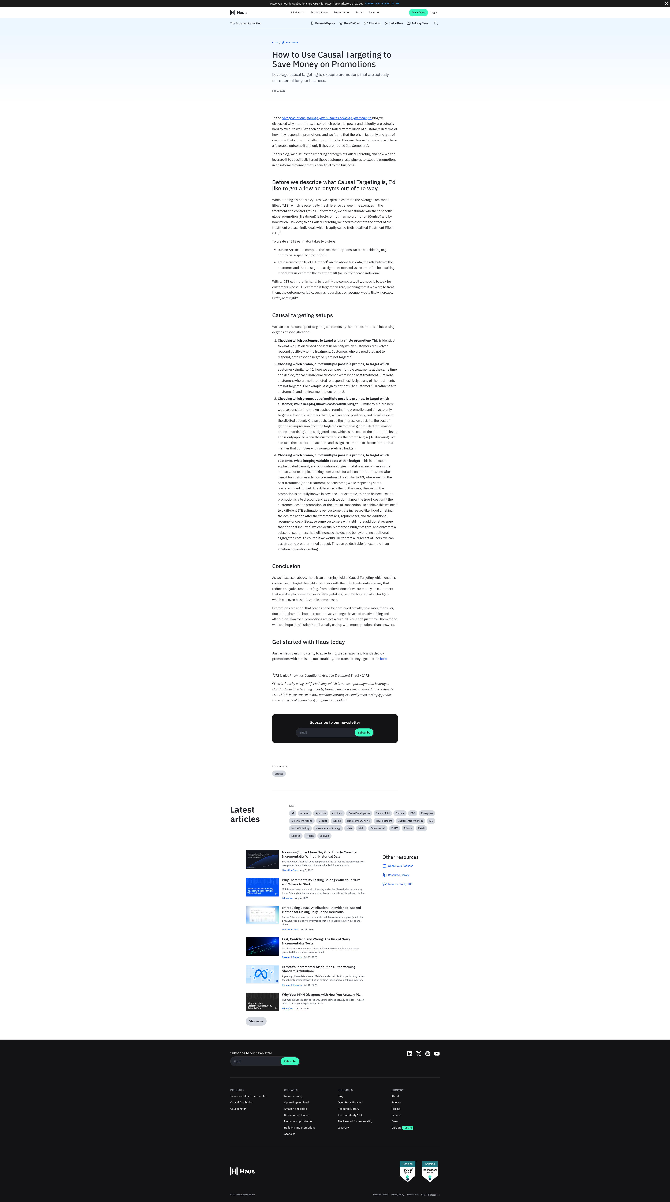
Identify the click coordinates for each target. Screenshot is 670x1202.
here (383, 658)
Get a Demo (418, 12)
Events (396, 1115)
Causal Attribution (241, 1102)
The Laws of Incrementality (355, 1121)
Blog (275, 42)
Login (434, 12)
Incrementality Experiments (248, 1096)
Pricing (359, 12)
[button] (298, 12)
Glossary (343, 1127)
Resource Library (348, 1108)
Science (396, 1102)
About (395, 1096)
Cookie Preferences (430, 1194)
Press (395, 1121)
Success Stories (319, 12)
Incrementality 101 (350, 1115)
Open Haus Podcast (350, 1102)
